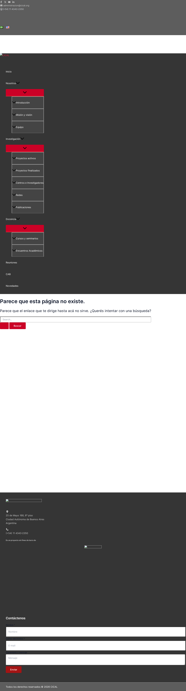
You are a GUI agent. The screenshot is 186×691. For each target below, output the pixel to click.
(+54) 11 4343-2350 (13, 9)
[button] (18, 83)
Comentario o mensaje (16, 652)
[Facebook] (1, 2)
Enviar (13, 669)
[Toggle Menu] (25, 92)
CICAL (5, 60)
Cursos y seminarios (27, 238)
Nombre (10, 625)
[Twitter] (5, 2)
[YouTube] (9, 2)
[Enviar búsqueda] (4, 325)
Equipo (20, 127)
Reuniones (11, 262)
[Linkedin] (13, 2)
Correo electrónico (15, 638)
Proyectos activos (26, 158)
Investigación (13, 138)
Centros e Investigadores (29, 182)
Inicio (9, 71)
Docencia (11, 219)
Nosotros (11, 83)
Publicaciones (23, 207)
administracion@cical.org (16, 5)
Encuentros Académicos (29, 250)
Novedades (12, 285)
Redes (19, 195)
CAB (8, 274)
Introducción (23, 102)
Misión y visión (24, 114)
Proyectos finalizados (28, 170)
